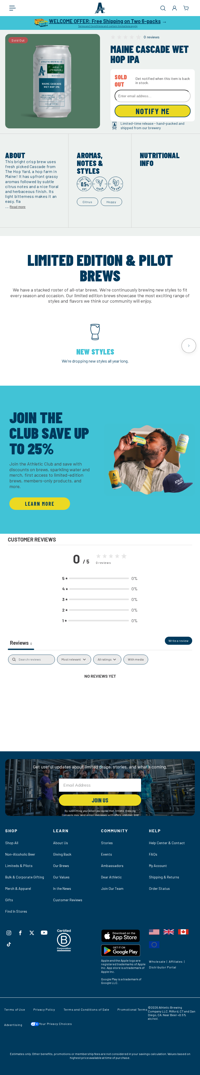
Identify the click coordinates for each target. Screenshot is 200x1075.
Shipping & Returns (164, 877)
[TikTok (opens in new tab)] (8, 944)
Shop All (11, 843)
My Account (158, 865)
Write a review (178, 640)
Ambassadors (112, 865)
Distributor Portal (162, 967)
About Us (60, 843)
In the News (62, 888)
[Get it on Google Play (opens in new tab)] (124, 951)
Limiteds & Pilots (19, 865)
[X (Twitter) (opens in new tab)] (31, 933)
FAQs (153, 854)
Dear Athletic (111, 877)
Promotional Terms (132, 1009)
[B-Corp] (64, 949)
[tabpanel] (100, 693)
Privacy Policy (44, 1009)
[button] (15, 8)
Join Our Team (112, 888)
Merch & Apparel (18, 888)
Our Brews (61, 865)
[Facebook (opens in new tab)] (20, 933)
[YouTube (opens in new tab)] (44, 932)
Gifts (9, 900)
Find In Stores (16, 911)
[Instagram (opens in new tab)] (8, 933)
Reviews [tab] (21, 643)
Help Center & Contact (167, 843)
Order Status (159, 888)
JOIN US (100, 800)
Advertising (13, 1025)
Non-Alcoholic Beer (20, 854)
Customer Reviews (67, 900)
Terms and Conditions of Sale (86, 1009)
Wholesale (157, 961)
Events (106, 854)
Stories (107, 843)
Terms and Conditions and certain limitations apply (108, 25)
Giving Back (62, 854)
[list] (100, 345)
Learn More (39, 504)
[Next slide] (189, 345)
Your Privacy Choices (55, 1023)
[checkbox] (135, 659)
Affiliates (176, 961)
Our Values (61, 877)
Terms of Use (14, 1009)
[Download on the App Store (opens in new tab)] (124, 937)
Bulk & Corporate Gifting (24, 877)
